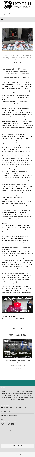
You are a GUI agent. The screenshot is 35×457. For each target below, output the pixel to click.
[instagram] (9, 424)
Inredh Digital (15, 55)
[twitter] (3, 424)
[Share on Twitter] (17, 328)
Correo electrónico (7, 431)
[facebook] (6, 424)
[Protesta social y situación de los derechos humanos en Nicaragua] (17, 348)
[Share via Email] (21, 328)
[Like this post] (14, 328)
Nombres (4, 438)
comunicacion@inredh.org (11, 415)
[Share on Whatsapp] (19, 328)
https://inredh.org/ (9, 420)
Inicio (5, 55)
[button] (4, 353)
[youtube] (12, 424)
